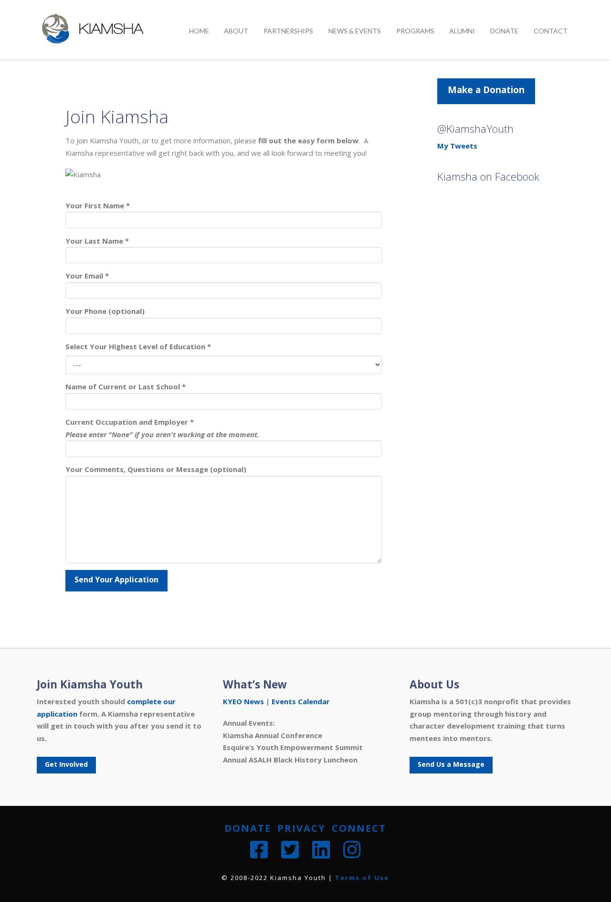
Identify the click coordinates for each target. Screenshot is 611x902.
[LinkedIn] (321, 849)
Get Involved (66, 764)
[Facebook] (259, 849)
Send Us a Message (451, 764)
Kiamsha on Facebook (488, 176)
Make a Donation (486, 90)
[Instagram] (352, 849)
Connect (359, 828)
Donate (247, 828)
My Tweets (457, 145)
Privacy (301, 828)
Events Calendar (301, 701)
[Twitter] (290, 849)
